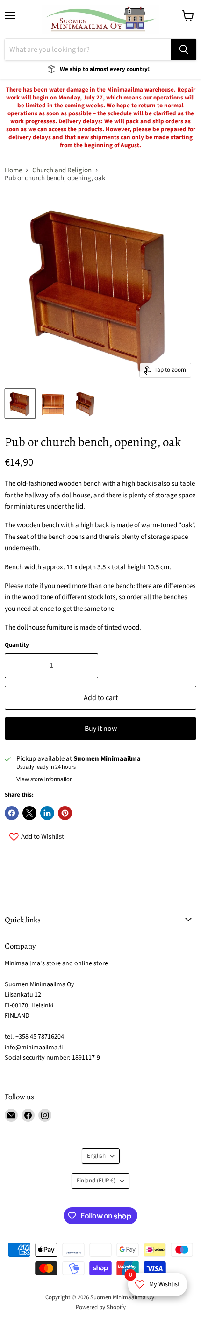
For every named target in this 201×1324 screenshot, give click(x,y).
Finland (96, 1180)
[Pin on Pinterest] (65, 813)
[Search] (183, 49)
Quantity (17, 645)
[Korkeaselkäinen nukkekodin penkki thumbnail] (20, 403)
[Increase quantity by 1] (86, 665)
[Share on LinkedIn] (47, 813)
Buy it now (101, 728)
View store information (44, 779)
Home (13, 170)
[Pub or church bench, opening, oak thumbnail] (53, 403)
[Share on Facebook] (12, 813)
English (96, 1156)
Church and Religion (62, 170)
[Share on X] (29, 813)
